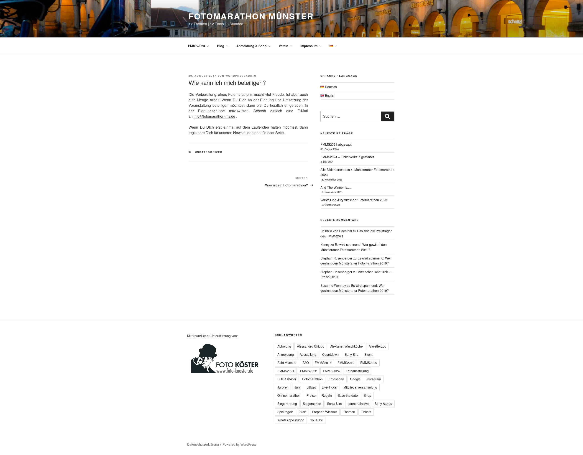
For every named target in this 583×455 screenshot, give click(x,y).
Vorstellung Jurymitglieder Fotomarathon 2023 (353, 200)
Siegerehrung (287, 403)
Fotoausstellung (357, 371)
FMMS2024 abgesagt (336, 144)
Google (355, 379)
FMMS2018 (323, 362)
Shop (367, 395)
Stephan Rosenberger (336, 258)
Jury (297, 387)
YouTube (316, 420)
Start (302, 411)
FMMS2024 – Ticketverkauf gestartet (347, 157)
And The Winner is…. (335, 187)
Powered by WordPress (239, 444)
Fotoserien (336, 379)
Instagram (373, 379)
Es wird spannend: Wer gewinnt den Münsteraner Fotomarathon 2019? (355, 260)
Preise (311, 395)
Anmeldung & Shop (251, 45)
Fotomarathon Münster (251, 16)
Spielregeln (285, 411)
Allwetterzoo (377, 346)
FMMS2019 (346, 362)
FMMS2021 (285, 371)
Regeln (327, 395)
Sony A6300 (383, 403)
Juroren (283, 387)
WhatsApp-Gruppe (290, 420)
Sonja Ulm (334, 403)
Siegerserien (312, 403)
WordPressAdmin (240, 75)
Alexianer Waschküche (346, 346)
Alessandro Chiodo (310, 346)
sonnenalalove (358, 403)
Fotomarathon (312, 379)
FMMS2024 (331, 371)
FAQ (305, 362)
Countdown (330, 354)
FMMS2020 (368, 362)
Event (368, 354)
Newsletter (242, 132)
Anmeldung (285, 354)
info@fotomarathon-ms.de (214, 116)
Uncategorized (209, 152)
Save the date (348, 395)
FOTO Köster (286, 379)
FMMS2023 (196, 45)
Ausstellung (308, 354)
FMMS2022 (308, 371)
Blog (220, 45)
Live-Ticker (330, 387)
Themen (349, 411)
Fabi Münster (287, 362)
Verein (283, 45)
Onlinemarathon (289, 395)
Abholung (284, 346)
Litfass (311, 387)
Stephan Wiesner (324, 411)
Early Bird (351, 354)
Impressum (308, 45)
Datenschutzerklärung (203, 444)
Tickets (366, 411)
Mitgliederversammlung (360, 387)
